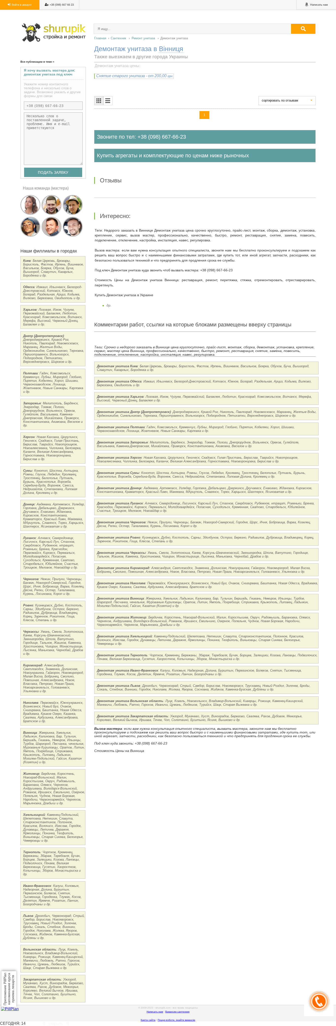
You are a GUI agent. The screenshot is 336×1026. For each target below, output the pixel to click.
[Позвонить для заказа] (319, 1015)
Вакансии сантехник (177, 1011)
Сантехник (118, 38)
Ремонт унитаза (143, 38)
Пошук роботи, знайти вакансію (176, 1020)
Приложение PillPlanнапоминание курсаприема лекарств (9, 989)
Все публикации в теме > (37, 61)
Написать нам (155, 1011)
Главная (100, 38)
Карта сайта (148, 1020)
